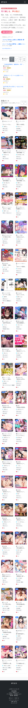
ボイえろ (14, 683)
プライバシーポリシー (14, 700)
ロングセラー (16, 59)
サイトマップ (14, 703)
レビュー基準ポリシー (14, 692)
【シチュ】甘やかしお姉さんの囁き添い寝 (13, 39)
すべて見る (24, 102)
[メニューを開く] (25, 2)
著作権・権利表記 (14, 695)
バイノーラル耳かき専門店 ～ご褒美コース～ (14, 44)
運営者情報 (14, 691)
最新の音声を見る (7, 32)
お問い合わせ (14, 701)
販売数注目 (21, 59)
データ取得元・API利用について (14, 694)
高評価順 (24, 59)
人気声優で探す (18, 32)
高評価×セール (11, 59)
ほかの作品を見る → (7, 48)
